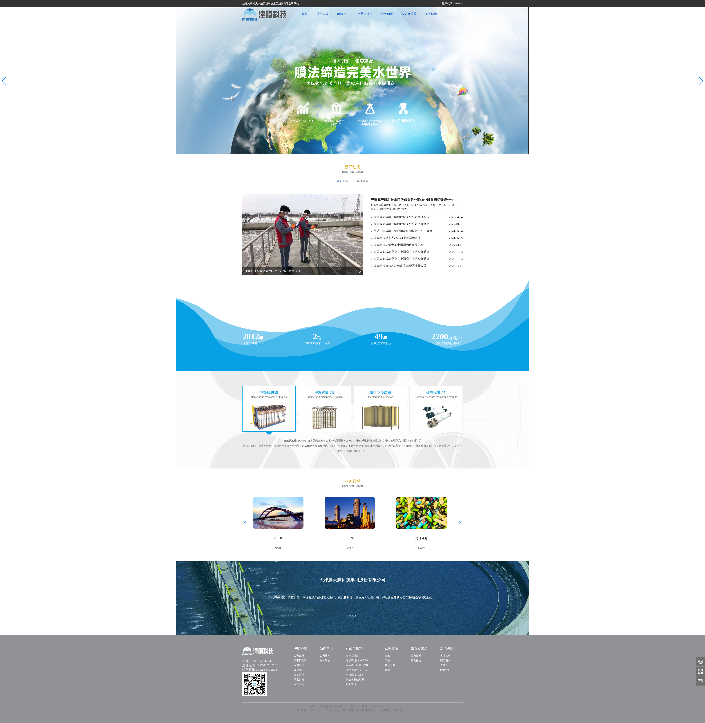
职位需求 (445, 660)
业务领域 (387, 13)
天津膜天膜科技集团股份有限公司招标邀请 (418, 224)
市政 (387, 655)
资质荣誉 (299, 674)
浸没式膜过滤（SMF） (359, 670)
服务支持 (351, 684)
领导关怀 (299, 670)
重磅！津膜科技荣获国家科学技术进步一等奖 (418, 230)
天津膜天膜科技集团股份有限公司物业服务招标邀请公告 (412, 200)
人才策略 (445, 655)
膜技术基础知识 (355, 679)
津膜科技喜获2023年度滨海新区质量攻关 (418, 265)
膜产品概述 (352, 655)
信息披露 (416, 655)
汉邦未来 (399, 710)
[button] (4, 81)
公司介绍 (299, 655)
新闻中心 (343, 13)
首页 (305, 13)
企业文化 (299, 684)
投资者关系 (409, 13)
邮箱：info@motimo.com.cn (377, 706)
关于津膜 (322, 13)
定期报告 (416, 660)
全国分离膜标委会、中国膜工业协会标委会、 (418, 251)
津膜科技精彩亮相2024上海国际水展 (418, 237)
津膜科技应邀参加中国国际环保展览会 (418, 244)
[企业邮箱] (700, 681)
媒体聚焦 (362, 181)
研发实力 (299, 679)
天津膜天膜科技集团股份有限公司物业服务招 (418, 217)
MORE (278, 548)
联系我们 (445, 670)
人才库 (444, 665)
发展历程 (299, 665)
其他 (387, 670)
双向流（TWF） (355, 674)
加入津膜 (431, 13)
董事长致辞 (300, 660)
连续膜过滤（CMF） (357, 660)
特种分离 (390, 665)
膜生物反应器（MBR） (359, 665)
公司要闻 (342, 181)
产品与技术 (365, 13)
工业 (387, 660)
